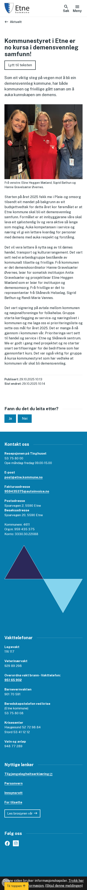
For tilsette (13, 802)
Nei (24, 419)
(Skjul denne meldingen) (64, 886)
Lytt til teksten (20, 65)
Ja (10, 419)
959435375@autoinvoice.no (26, 491)
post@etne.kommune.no (23, 477)
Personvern (13, 783)
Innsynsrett (13, 793)
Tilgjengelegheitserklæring (26, 774)
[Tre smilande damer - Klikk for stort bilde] (43, 141)
